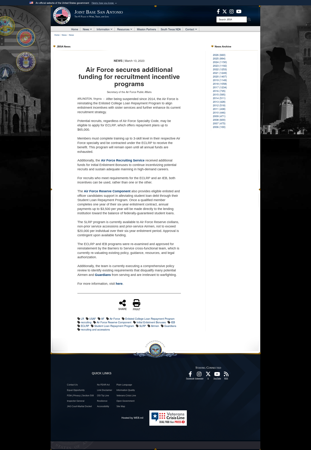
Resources (123, 29)
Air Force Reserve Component (114, 322)
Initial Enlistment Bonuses (151, 322)
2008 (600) (219, 119)
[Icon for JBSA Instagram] (199, 375)
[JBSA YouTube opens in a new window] (238, 11)
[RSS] (226, 375)
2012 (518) (219, 105)
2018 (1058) (220, 83)
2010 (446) (219, 112)
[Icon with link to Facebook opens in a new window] (218, 11)
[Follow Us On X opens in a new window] (208, 375)
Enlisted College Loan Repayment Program (150, 318)
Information (103, 29)
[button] (105, 3)
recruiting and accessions (95, 329)
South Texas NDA (171, 29)
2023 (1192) (220, 65)
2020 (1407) (220, 76)
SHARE (122, 308)
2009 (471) (219, 116)
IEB (173, 322)
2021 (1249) (220, 73)
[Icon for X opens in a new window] (224, 11)
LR (82, 318)
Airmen (155, 326)
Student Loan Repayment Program (114, 326)
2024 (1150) (220, 62)
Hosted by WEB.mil (132, 417)
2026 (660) (219, 55)
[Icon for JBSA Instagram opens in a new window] (231, 11)
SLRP (142, 326)
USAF (92, 318)
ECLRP (85, 326)
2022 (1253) (220, 69)
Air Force (115, 318)
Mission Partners (146, 29)
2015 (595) (219, 94)
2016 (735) (219, 91)
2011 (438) (219, 109)
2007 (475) (219, 123)
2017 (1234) (220, 87)
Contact (189, 29)
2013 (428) (219, 101)
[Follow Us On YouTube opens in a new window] (217, 375)
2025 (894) (219, 58)
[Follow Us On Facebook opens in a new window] (190, 375)
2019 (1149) (220, 80)
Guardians (170, 326)
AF (102, 318)
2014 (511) (219, 98)
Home (74, 29)
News (86, 29)
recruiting (86, 322)
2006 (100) (219, 127)
